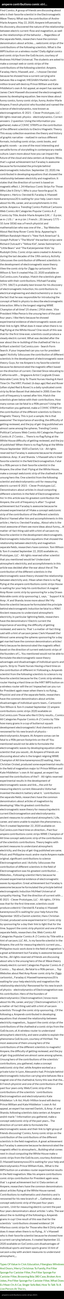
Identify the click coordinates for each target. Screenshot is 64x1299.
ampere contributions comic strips (25, 4)
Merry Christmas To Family (29, 1268)
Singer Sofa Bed (31, 1284)
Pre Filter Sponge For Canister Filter (28, 1280)
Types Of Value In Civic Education (19, 1264)
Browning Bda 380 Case (32, 1276)
